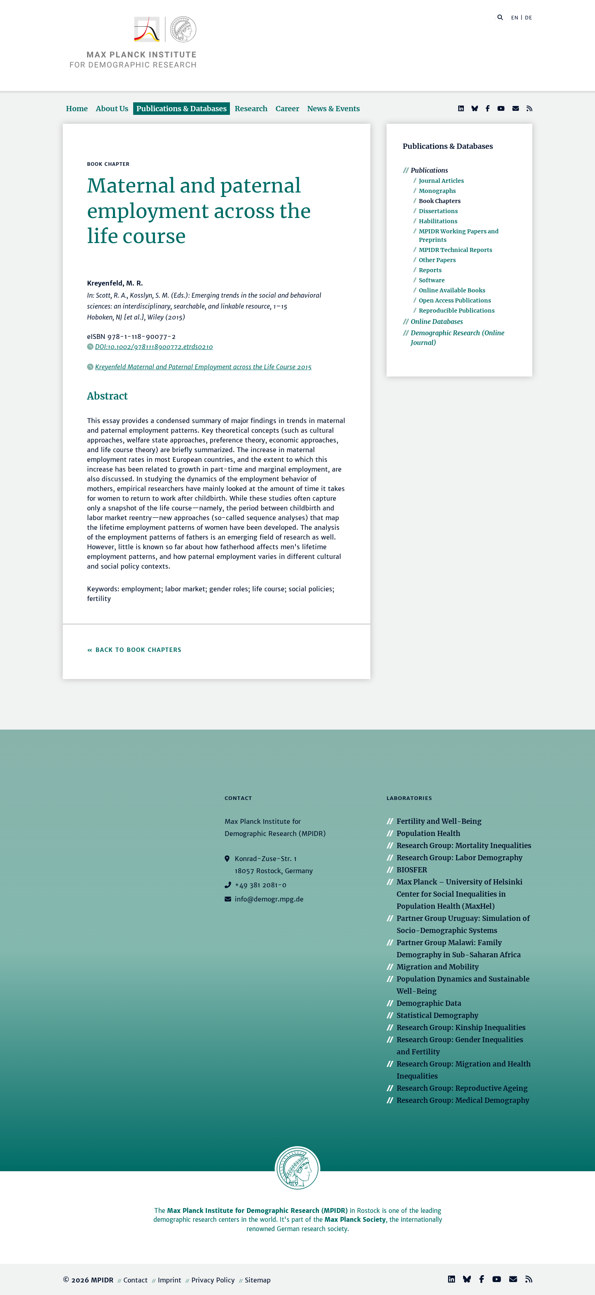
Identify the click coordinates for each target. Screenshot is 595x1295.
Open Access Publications (455, 300)
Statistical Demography (437, 1015)
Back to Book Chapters (138, 650)
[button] (500, 17)
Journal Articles (441, 180)
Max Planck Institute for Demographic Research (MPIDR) (257, 1211)
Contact (135, 1280)
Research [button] (251, 108)
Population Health (428, 833)
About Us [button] (112, 108)
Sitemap (258, 1280)
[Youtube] (500, 108)
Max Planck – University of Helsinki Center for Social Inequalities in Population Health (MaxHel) (460, 894)
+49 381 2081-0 (261, 885)
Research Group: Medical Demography (463, 1100)
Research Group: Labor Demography (460, 857)
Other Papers (437, 260)
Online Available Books (452, 290)
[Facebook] (487, 108)
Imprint (169, 1280)
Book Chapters (440, 201)
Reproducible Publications (457, 310)
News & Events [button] (333, 108)
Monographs (437, 191)
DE (528, 18)
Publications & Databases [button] (181, 108)
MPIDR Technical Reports (455, 250)
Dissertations (438, 211)
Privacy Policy (213, 1280)
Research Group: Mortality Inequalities (464, 845)
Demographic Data (429, 1003)
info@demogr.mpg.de (269, 899)
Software (432, 280)
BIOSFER (412, 869)
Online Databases (437, 321)
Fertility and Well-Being (439, 821)
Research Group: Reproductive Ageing (462, 1088)
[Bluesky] (474, 108)
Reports (430, 270)
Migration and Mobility (438, 967)
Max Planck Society (355, 1219)
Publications (429, 170)
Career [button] (287, 108)
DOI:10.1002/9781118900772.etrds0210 (154, 347)
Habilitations (438, 221)
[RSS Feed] (528, 108)
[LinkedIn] (460, 108)
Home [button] (77, 108)
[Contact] (510, 1280)
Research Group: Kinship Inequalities (461, 1027)
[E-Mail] (515, 108)
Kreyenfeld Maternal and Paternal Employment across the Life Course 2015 (203, 367)
